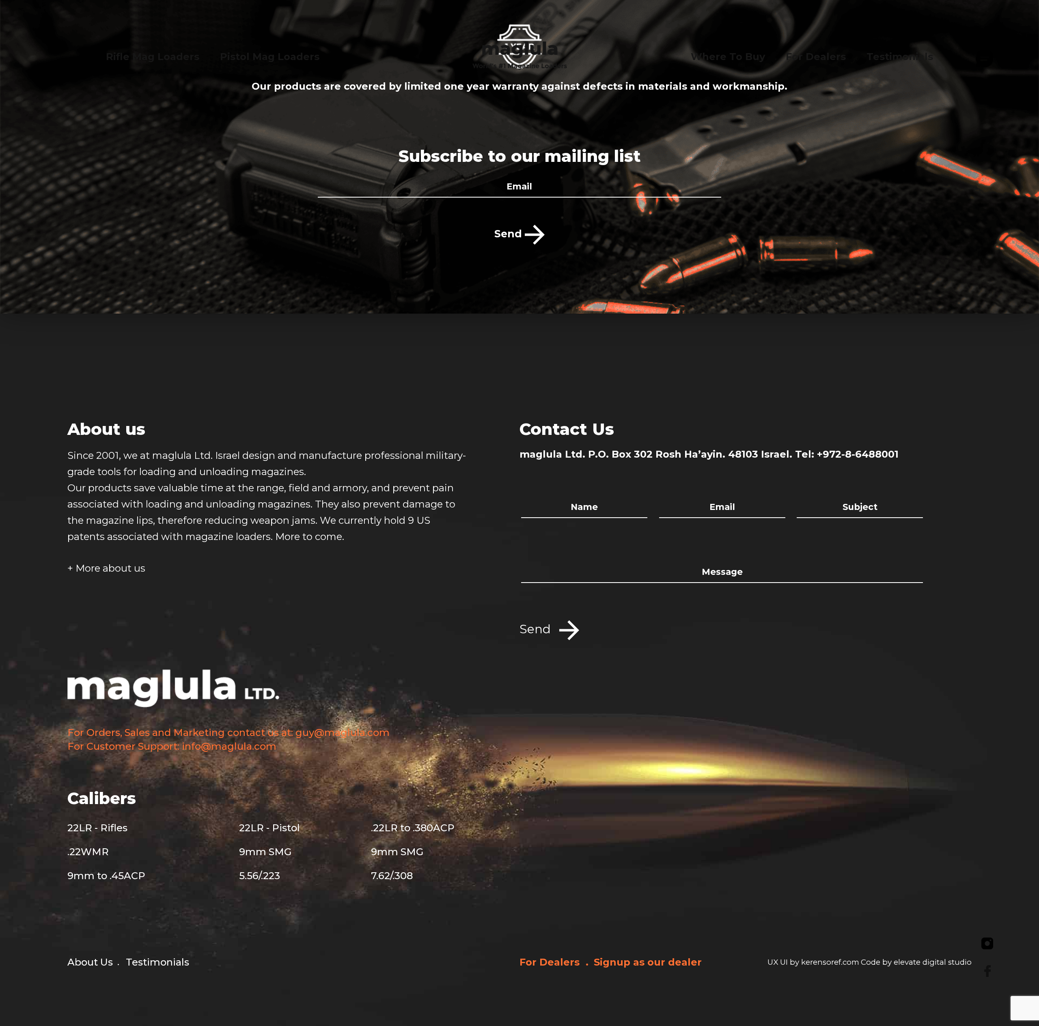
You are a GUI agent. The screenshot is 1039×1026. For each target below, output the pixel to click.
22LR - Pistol (269, 828)
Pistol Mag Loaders (269, 56)
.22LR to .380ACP (413, 828)
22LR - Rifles (97, 828)
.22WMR (88, 852)
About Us (90, 962)
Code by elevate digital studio (916, 962)
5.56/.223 (259, 876)
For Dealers (551, 962)
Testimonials (157, 962)
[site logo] (519, 55)
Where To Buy (728, 56)
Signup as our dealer (648, 962)
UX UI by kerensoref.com (813, 962)
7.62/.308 (392, 876)
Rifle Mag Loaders (152, 56)
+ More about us (106, 568)
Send (509, 234)
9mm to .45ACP (106, 876)
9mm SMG (265, 852)
